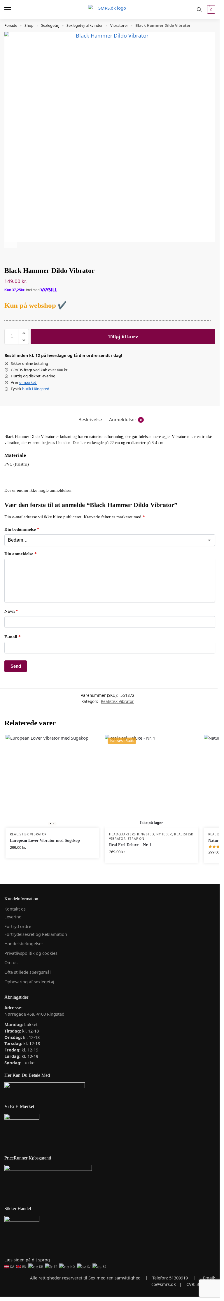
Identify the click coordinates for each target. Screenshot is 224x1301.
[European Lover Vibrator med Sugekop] (52, 781)
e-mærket (28, 382)
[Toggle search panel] (199, 9)
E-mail (12, 636)
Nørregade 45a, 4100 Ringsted (34, 1014)
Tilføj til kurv (123, 337)
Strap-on (136, 839)
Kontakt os (15, 909)
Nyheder (164, 834)
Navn (11, 611)
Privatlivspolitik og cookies (30, 953)
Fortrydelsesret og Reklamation (35, 934)
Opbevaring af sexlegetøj (29, 981)
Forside (10, 25)
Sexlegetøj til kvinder (84, 25)
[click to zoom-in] (109, 137)
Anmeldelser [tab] (125, 419)
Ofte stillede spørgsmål (27, 972)
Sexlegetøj (50, 25)
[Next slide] (10, 242)
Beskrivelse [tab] (90, 419)
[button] (210, 10)
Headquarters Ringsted (131, 834)
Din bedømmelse (21, 529)
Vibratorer (119, 25)
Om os (11, 962)
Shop (29, 25)
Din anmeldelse (20, 553)
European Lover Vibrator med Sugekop (45, 840)
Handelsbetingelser (23, 943)
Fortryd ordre (17, 926)
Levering (13, 917)
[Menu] (13, 9)
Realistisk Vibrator (117, 701)
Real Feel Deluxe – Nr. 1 (130, 845)
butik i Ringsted (35, 388)
